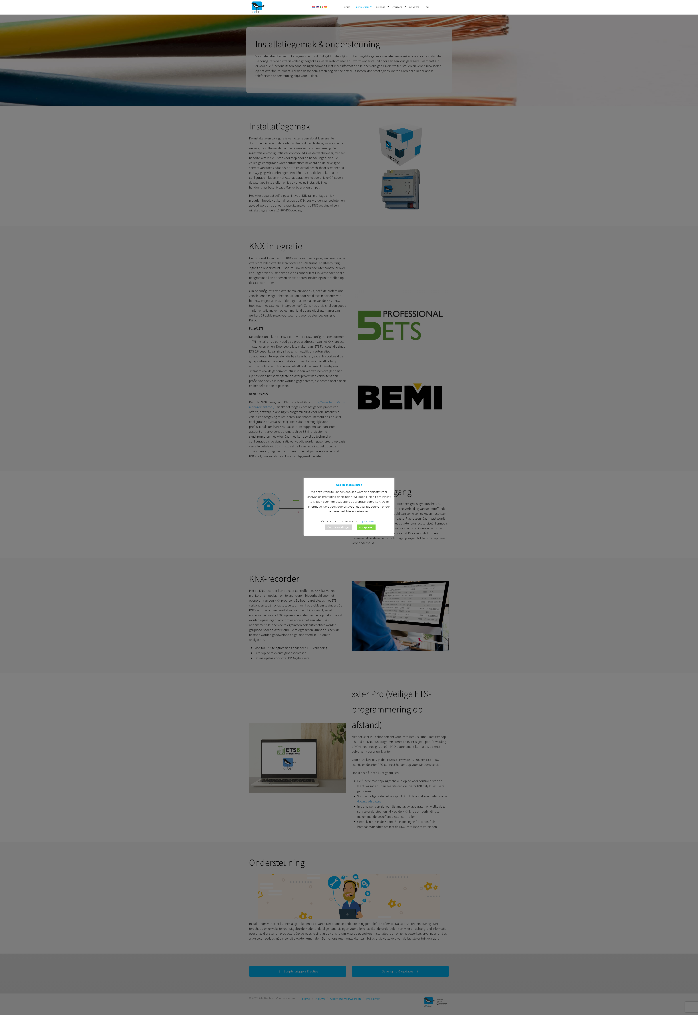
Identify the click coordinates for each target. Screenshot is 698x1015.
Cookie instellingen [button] (338, 527)
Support (380, 7)
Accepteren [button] (366, 527)
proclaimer (369, 521)
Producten (362, 7)
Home (347, 7)
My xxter (414, 7)
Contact (397, 7)
